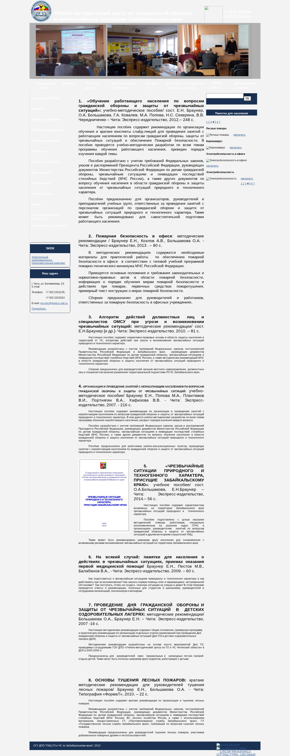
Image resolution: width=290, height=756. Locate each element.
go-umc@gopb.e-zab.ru (54, 303)
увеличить (239, 134)
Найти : (248, 94)
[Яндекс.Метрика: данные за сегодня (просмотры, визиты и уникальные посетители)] (228, 745)
